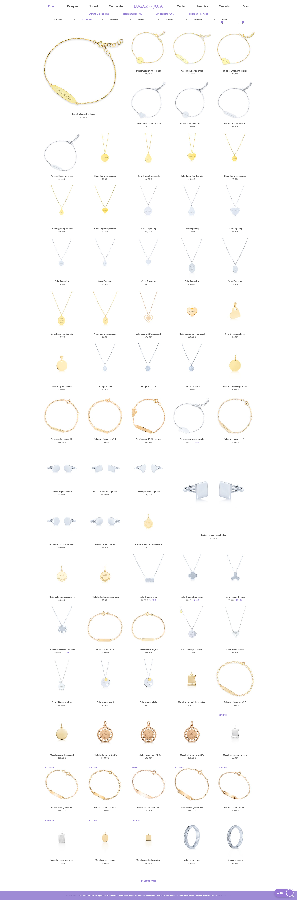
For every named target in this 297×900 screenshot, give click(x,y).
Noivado (94, 6)
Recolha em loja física (198, 14)
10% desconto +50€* (165, 14)
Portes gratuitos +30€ (132, 14)
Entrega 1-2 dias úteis (99, 14)
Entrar (246, 6)
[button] (284, 893)
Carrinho (224, 6)
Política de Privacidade (206, 895)
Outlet (181, 6)
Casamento (116, 6)
